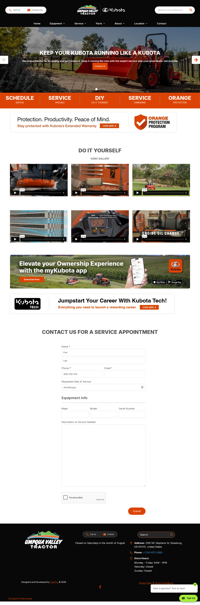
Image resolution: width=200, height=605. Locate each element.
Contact (161, 23)
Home (37, 23)
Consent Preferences (20, 598)
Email (112, 368)
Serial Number (127, 408)
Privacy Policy (146, 583)
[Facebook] (100, 587)
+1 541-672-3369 (152, 552)
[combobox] (175, 10)
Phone (66, 368)
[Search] (171, 534)
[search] (191, 10)
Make (64, 408)
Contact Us (100, 66)
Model (93, 408)
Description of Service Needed (78, 422)
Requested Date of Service (76, 381)
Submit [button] (137, 511)
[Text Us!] (188, 598)
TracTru (54, 582)
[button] (14, 10)
